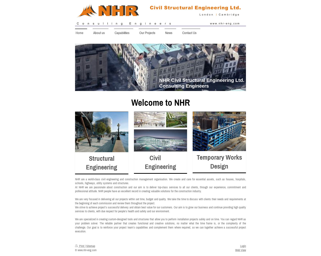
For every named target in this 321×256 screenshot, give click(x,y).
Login (243, 246)
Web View (240, 250)
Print (81, 246)
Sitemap (90, 246)
